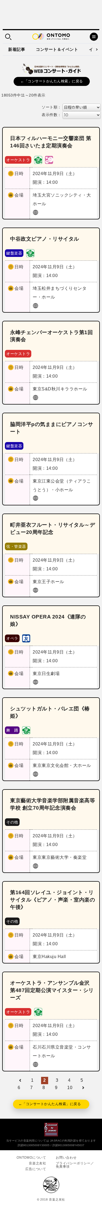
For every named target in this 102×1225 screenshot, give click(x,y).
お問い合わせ (66, 1157)
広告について (35, 1169)
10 (69, 1087)
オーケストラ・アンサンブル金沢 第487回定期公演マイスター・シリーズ (52, 990)
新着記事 (16, 49)
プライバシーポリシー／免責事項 (75, 1164)
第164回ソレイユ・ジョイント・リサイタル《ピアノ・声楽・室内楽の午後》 (52, 900)
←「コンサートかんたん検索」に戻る (51, 81)
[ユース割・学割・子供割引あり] (38, 159)
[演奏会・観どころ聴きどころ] (26, 638)
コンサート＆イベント (57, 49)
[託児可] (49, 159)
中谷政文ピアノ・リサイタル (44, 239)
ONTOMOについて (31, 1157)
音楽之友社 (37, 1163)
